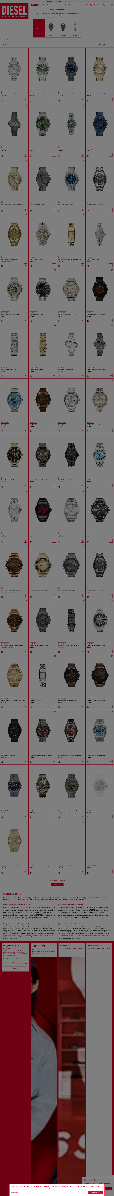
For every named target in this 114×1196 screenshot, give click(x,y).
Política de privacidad (81, 1188)
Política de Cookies (93, 1188)
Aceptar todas (95, 1192)
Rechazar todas (15, 1192)
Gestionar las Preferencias (61, 1188)
